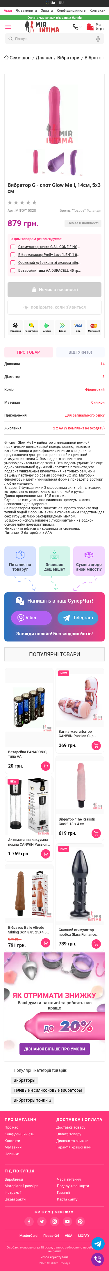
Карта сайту (67, 1199)
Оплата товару (68, 1134)
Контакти (98, 11)
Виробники (14, 1179)
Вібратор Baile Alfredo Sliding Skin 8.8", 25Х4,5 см (27, 930)
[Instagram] (54, 1221)
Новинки (12, 1154)
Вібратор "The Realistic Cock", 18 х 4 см (77, 821)
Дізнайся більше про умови (54, 1049)
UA (53, 3)
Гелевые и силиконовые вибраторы (48, 1090)
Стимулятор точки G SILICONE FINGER (49, 247)
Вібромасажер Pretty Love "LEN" (49, 255)
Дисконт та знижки (72, 1140)
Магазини (13, 1147)
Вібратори (68, 58)
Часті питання (69, 1179)
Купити (45, 766)
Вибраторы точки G (32, 1100)
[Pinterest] (80, 1221)
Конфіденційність (71, 11)
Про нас (11, 1127)
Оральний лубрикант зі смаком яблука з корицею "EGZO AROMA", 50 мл (49, 263)
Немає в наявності (58, 289)
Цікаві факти (15, 1199)
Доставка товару (70, 1127)
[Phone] (77, 27)
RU (61, 3)
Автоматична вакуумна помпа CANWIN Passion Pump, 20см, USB (28, 842)
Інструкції (13, 1192)
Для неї (44, 58)
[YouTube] (67, 1221)
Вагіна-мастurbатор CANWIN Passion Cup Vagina (76, 734)
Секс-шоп (20, 58)
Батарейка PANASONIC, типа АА (27, 754)
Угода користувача (55, 1257)
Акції (8, 11)
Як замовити (26, 11)
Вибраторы (24, 1080)
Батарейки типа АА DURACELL (49, 271)
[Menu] (8, 26)
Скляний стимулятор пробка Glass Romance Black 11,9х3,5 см (77, 932)
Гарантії (63, 1192)
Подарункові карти (73, 1186)
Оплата (47, 11)
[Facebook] (29, 1221)
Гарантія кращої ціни (73, 1147)
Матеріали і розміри (21, 1186)
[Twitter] (42, 1221)
